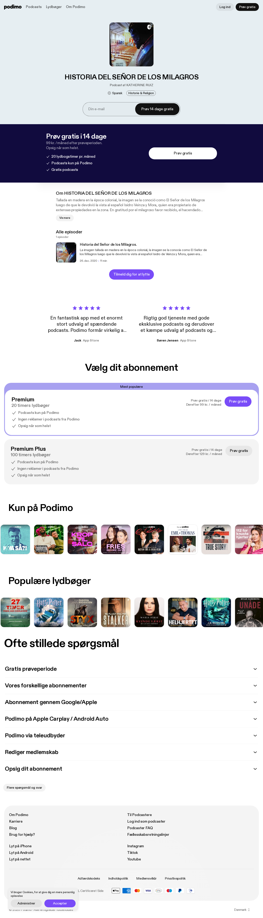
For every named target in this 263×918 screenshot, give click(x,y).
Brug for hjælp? (22, 834)
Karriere (16, 821)
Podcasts (34, 7)
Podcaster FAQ (140, 828)
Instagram (135, 846)
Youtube (134, 859)
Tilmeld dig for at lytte (131, 274)
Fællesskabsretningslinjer (148, 834)
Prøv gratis (247, 7)
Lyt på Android (21, 852)
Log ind (225, 7)
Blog (13, 828)
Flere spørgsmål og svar (24, 788)
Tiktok (132, 852)
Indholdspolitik (118, 878)
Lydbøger (54, 7)
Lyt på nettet (19, 859)
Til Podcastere (139, 815)
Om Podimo (75, 7)
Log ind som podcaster (146, 821)
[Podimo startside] (13, 7)
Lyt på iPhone (20, 846)
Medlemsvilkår (146, 878)
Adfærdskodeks (89, 878)
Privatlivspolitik (175, 878)
